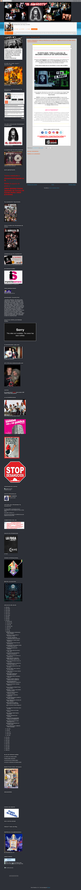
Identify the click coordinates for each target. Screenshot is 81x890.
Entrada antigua (72, 184)
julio (7, 629)
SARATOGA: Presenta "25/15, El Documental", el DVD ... (12, 636)
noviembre (9, 623)
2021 (7, 615)
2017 (7, 737)
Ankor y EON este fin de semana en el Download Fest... (13, 656)
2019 (7, 618)
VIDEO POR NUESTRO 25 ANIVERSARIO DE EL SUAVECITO (13, 682)
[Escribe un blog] (49, 148)
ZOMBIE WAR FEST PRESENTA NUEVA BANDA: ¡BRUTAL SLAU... (13, 659)
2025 (7, 608)
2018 (7, 620)
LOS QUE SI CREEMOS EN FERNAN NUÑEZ (12, 762)
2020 (7, 616)
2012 (7, 745)
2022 (7, 613)
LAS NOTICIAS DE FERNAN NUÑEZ (11, 760)
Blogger (48, 887)
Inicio (53, 184)
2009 (7, 750)
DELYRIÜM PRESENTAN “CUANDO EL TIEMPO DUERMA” (13, 698)
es (9, 859)
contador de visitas (7, 489)
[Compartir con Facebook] (52, 148)
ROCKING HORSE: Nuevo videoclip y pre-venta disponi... (13, 669)
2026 (7, 607)
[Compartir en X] (50, 148)
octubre (8, 624)
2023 (7, 612)
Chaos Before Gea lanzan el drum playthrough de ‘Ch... (12, 721)
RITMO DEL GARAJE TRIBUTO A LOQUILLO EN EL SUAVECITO (12, 679)
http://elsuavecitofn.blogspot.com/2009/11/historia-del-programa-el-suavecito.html (14, 515)
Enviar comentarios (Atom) (54, 187)
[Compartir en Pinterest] (53, 148)
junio (8, 631)
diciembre (8, 621)
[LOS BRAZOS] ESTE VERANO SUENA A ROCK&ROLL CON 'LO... (13, 646)
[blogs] (5, 861)
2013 (7, 743)
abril (7, 730)
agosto (8, 627)
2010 (7, 748)
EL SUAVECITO (14, 496)
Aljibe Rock (13, 525)
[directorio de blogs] (8, 863)
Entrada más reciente (32, 184)
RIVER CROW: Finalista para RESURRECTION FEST (11, 674)
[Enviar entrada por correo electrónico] (46, 147)
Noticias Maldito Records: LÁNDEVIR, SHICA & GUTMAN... (13, 726)
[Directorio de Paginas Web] (17, 863)
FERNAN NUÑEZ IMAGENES (9, 758)
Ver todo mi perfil (12, 497)
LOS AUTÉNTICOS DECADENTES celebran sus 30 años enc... (12, 654)
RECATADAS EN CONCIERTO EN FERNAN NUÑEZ (12, 724)
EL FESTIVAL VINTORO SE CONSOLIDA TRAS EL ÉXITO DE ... (13, 638)
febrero (8, 733)
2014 (7, 742)
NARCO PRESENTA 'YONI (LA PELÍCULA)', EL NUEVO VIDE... (12, 703)
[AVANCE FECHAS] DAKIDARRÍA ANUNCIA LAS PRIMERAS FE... (12, 719)
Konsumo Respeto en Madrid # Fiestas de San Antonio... (13, 688)
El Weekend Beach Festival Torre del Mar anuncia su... (13, 643)
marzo (8, 732)
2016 (7, 738)
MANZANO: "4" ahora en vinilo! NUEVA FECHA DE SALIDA (13, 690)
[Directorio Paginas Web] (13, 862)
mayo (8, 728)
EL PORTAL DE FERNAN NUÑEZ (10, 756)
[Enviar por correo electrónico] (48, 148)
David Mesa (9, 522)
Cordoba (8, 860)
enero (8, 735)
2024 (7, 610)
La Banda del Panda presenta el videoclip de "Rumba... (12, 693)
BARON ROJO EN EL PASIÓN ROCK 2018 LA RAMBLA (13, 633)
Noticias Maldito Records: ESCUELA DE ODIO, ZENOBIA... (13, 701)
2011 (7, 746)
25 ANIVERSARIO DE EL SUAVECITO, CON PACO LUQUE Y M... (13, 664)
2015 (7, 740)
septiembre (9, 626)
